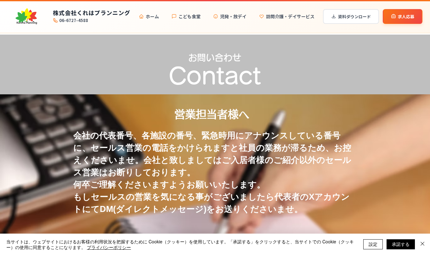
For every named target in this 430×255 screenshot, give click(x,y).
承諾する (401, 244)
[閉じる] (422, 244)
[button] (272, 147)
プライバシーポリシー (109, 247)
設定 (373, 244)
